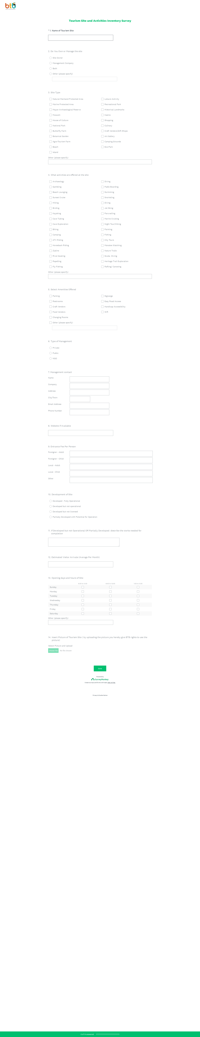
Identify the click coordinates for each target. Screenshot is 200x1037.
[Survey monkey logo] (100, 679)
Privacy (95, 695)
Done (100, 668)
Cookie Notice (103, 695)
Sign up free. (111, 683)
